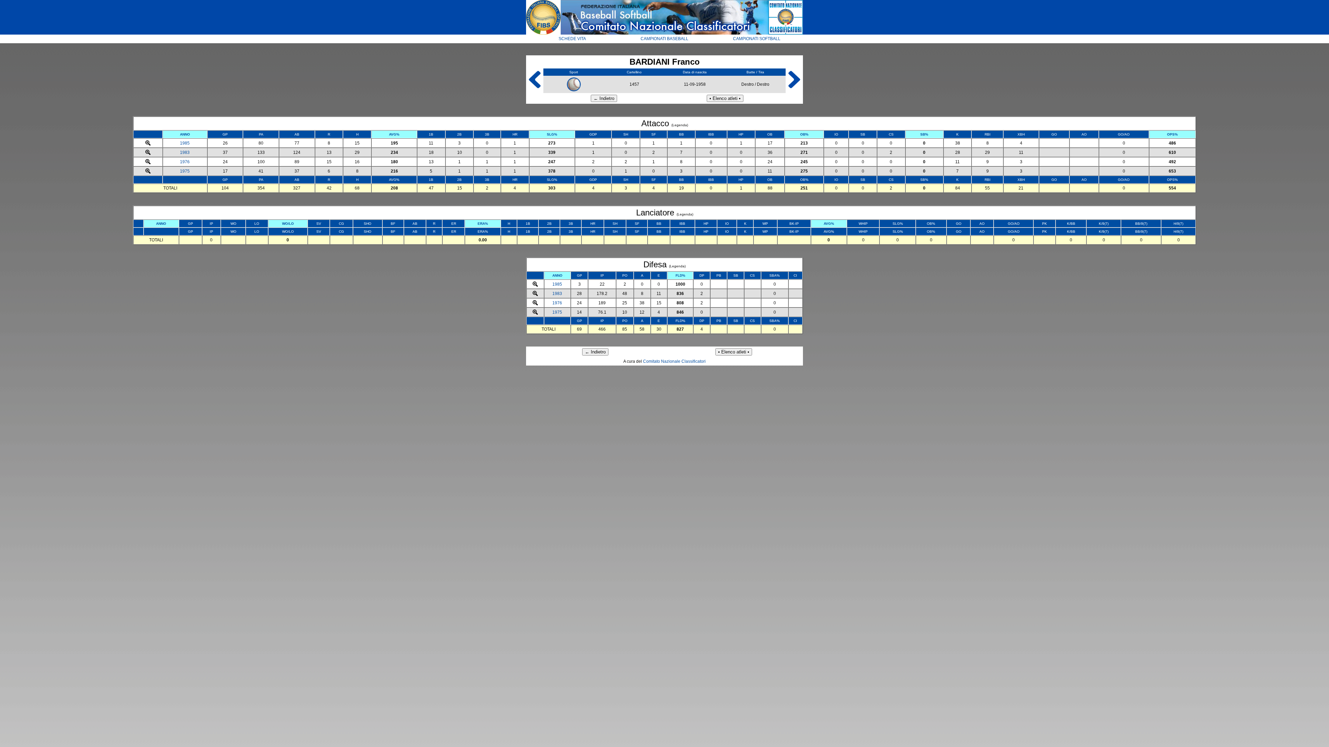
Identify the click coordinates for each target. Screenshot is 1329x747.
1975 (185, 171)
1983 (185, 152)
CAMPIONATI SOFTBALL (756, 38)
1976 (185, 161)
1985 (185, 143)
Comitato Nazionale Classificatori (674, 361)
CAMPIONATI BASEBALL (664, 38)
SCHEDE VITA (572, 38)
